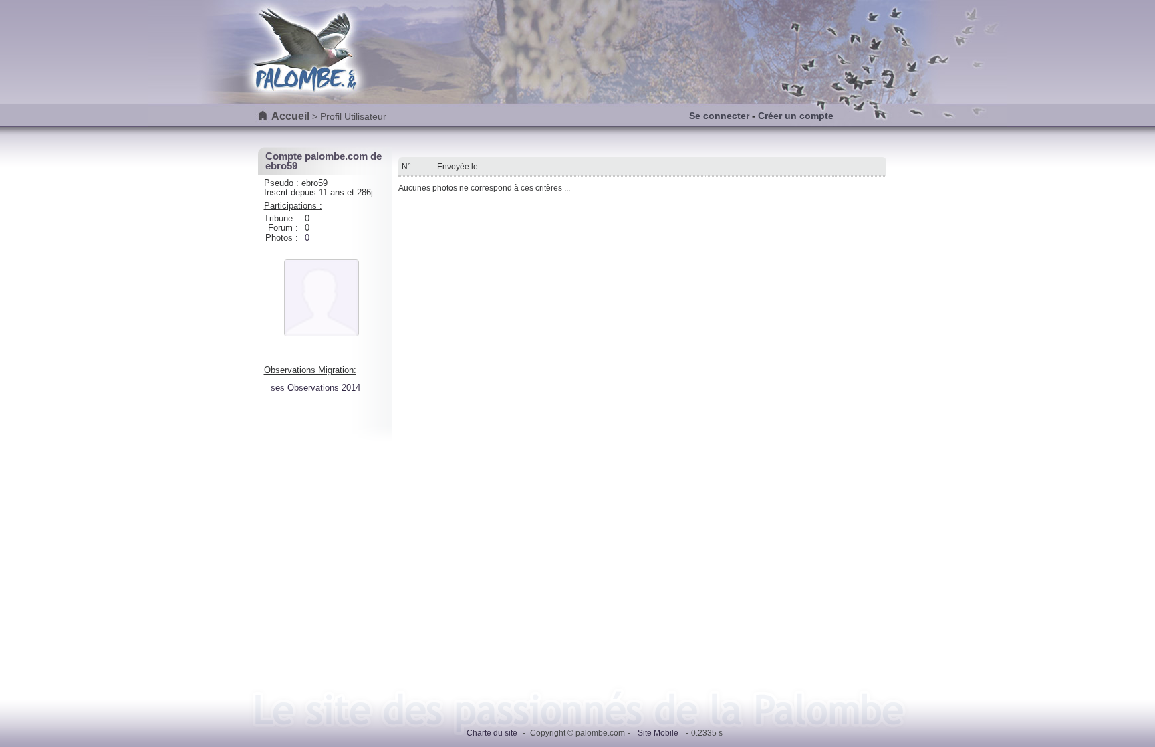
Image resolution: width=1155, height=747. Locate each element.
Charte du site (492, 733)
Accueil (290, 116)
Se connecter (719, 115)
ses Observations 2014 (315, 388)
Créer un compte (795, 115)
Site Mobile (658, 733)
